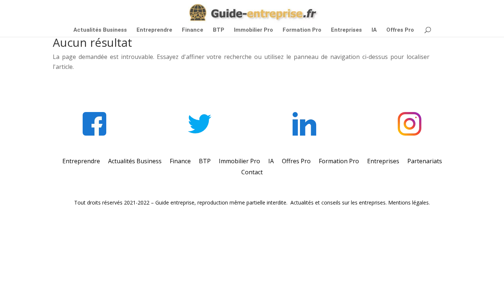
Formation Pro (302, 30)
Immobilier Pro (253, 30)
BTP (218, 30)
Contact (252, 173)
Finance (192, 30)
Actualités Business (100, 30)
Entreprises (346, 30)
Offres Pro (400, 30)
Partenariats (424, 161)
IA (374, 30)
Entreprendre (154, 30)
